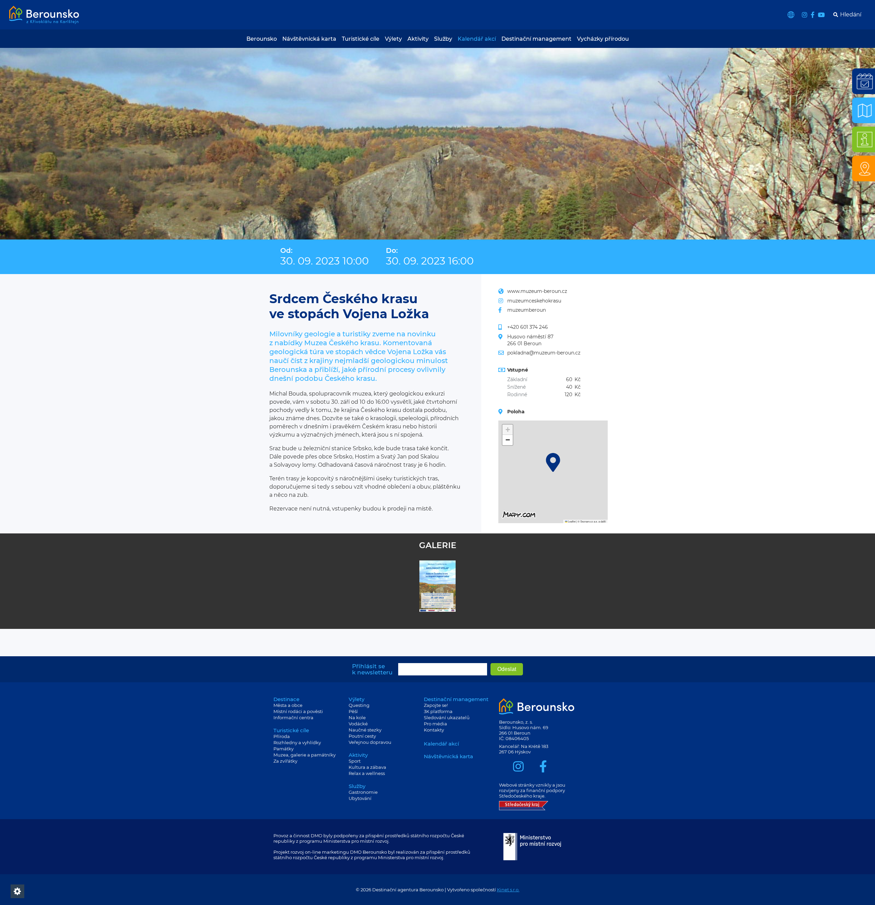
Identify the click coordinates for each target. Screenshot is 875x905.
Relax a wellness (367, 773)
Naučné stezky (365, 730)
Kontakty (434, 730)
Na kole (357, 717)
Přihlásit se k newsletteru (372, 669)
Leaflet (571, 521)
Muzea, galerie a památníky (304, 755)
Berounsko (261, 39)
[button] (553, 462)
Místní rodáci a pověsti (298, 711)
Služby (443, 39)
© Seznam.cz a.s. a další (592, 521)
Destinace (286, 699)
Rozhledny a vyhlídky (297, 742)
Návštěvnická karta (309, 39)
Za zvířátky (285, 761)
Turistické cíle (360, 39)
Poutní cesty (362, 736)
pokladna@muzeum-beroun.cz (543, 353)
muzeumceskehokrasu (534, 301)
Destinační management (536, 39)
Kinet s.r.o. (508, 889)
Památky (283, 748)
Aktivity (418, 39)
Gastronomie (363, 792)
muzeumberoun (526, 310)
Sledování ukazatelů (447, 717)
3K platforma (438, 711)
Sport (355, 761)
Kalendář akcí (477, 39)
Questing (359, 705)
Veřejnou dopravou (370, 742)
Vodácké (358, 723)
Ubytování (360, 798)
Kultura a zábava (367, 767)
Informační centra (293, 717)
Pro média (435, 723)
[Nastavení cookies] (17, 891)
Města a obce (287, 705)
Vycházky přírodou (603, 39)
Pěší (353, 711)
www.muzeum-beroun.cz (537, 291)
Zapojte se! (436, 705)
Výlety (393, 39)
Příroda (281, 736)
